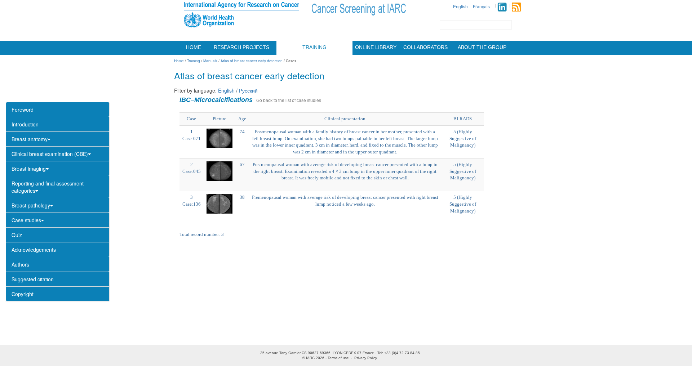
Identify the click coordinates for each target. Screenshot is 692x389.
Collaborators (425, 47)
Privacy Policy (365, 358)
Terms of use (338, 358)
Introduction (25, 124)
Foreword (23, 109)
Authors (20, 264)
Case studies (26, 220)
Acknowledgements (34, 249)
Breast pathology (31, 205)
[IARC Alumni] (502, 7)
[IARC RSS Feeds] (516, 7)
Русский (248, 90)
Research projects (241, 47)
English (460, 6)
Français (481, 6)
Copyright (23, 294)
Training (314, 47)
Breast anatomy (30, 139)
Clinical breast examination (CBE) (50, 153)
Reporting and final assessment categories (48, 187)
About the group (482, 47)
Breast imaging (29, 168)
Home (193, 47)
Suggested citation (33, 279)
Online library (375, 47)
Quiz (17, 234)
